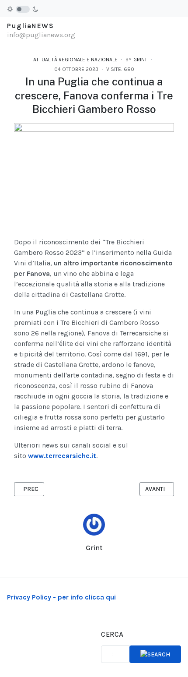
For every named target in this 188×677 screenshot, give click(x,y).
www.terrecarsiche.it (62, 455)
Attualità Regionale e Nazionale (75, 59)
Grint (94, 547)
